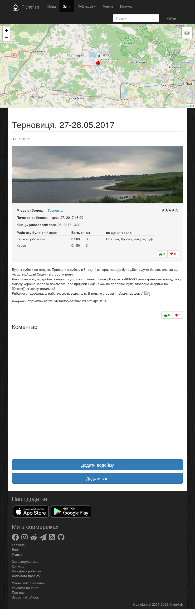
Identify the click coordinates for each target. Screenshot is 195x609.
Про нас (18, 592)
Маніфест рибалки (26, 570)
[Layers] (187, 32)
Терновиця (56, 210)
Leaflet (190, 106)
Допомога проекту (26, 575)
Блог (15, 549)
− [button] (6, 38)
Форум (107, 6)
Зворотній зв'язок (25, 597)
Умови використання (28, 582)
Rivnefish (176, 604)
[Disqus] (97, 391)
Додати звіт (97, 478)
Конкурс (126, 6)
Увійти (171, 18)
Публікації (85, 6)
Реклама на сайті (25, 587)
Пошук (17, 554)
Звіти (67, 6)
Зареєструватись (25, 561)
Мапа (51, 6)
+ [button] (6, 31)
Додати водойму (97, 465)
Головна (18, 544)
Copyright (141, 604)
